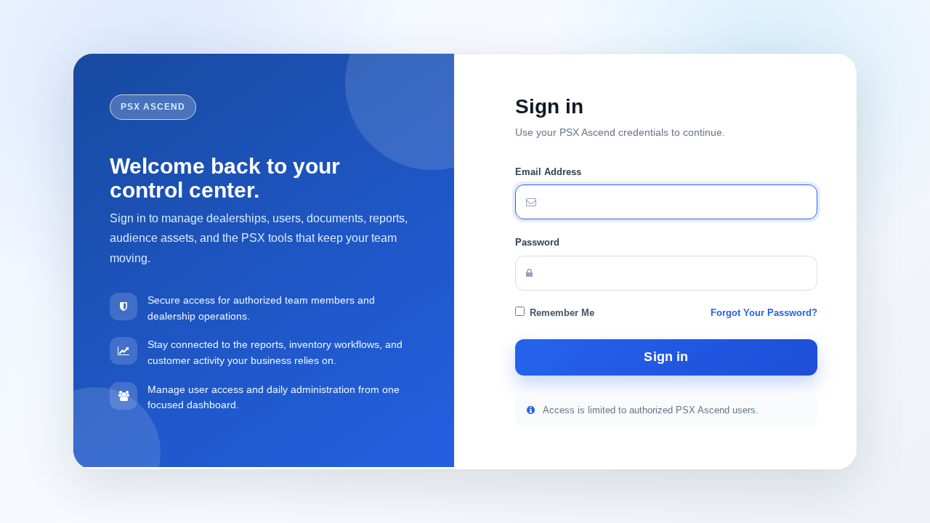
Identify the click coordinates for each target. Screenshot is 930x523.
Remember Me (562, 312)
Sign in (666, 356)
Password (537, 242)
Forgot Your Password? (764, 312)
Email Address (548, 171)
